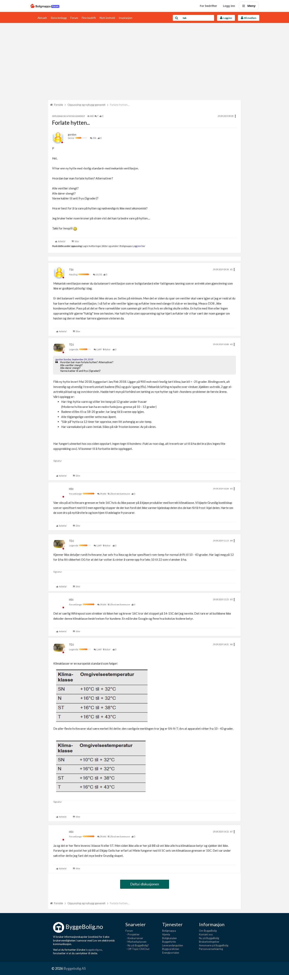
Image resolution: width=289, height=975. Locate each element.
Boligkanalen (169, 938)
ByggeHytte (169, 941)
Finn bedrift (89, 17)
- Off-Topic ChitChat (137, 948)
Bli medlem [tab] (249, 17)
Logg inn (229, 6)
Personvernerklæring (211, 948)
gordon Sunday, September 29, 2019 (74, 359)
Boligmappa (169, 930)
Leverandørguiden (172, 945)
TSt (71, 269)
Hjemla (166, 934)
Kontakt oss (206, 934)
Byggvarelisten (170, 948)
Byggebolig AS (75, 968)
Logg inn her (138, 246)
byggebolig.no (94, 949)
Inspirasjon (125, 17)
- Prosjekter (132, 934)
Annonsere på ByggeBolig (213, 945)
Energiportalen (170, 952)
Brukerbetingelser (209, 941)
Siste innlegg (59, 17)
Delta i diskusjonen (144, 884)
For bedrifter (208, 6)
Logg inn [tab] (227, 17)
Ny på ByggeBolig (209, 938)
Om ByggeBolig (208, 930)
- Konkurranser (134, 938)
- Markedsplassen (135, 941)
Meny (251, 6)
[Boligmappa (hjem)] (44, 6)
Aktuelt (42, 17)
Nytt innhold (107, 17)
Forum (74, 17)
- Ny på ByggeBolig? (137, 945)
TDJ (71, 344)
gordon (72, 134)
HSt (71, 488)
